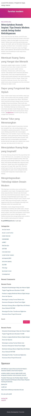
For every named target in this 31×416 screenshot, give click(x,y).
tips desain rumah (6, 271)
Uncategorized (6, 274)
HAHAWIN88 (5, 239)
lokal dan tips (5, 245)
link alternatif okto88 (6, 394)
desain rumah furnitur (7, 232)
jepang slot (4, 384)
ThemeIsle (21, 412)
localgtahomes (10, 112)
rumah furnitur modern (8, 255)
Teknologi (4, 267)
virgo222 (3, 400)
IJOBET (4, 242)
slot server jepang (6, 261)
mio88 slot (4, 387)
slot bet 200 (4, 398)
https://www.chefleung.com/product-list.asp (12, 389)
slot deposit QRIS (6, 258)
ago (18, 220)
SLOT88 (4, 264)
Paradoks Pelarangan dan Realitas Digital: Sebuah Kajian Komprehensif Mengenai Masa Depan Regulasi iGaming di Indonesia (15, 379)
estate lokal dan (6, 236)
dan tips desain (6, 229)
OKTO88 (4, 248)
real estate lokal (6, 21)
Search (3, 319)
